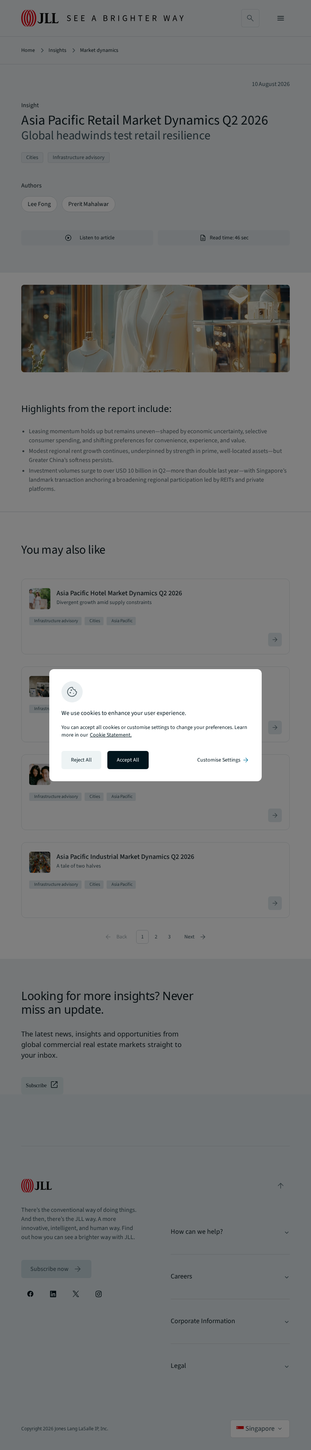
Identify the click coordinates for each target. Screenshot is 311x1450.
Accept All (128, 760)
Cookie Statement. (111, 735)
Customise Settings (223, 760)
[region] (155, 725)
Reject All (81, 760)
